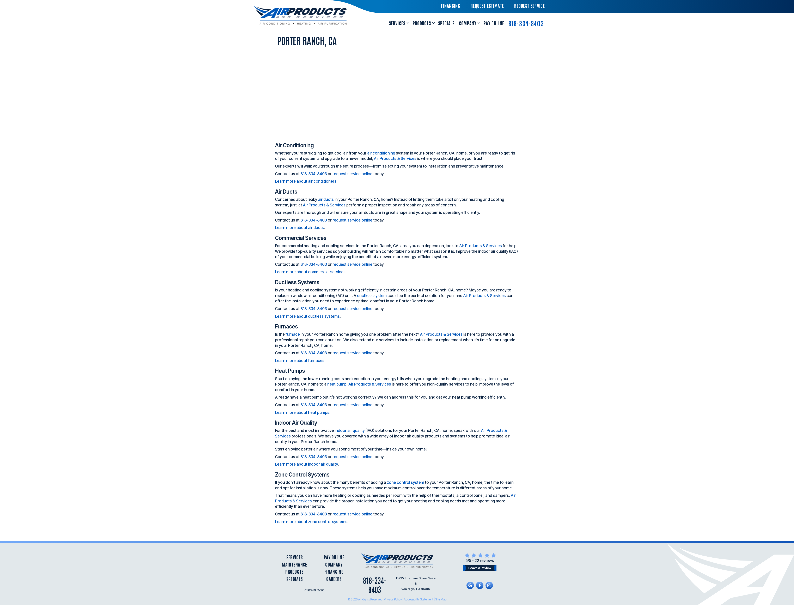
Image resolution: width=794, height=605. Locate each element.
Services (397, 23)
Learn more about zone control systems (311, 521)
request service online (352, 173)
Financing (334, 571)
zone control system (405, 482)
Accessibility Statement (418, 599)
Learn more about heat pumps (302, 412)
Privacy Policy (393, 599)
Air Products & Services (395, 158)
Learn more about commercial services (310, 272)
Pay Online (494, 23)
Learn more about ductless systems (307, 316)
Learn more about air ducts (299, 227)
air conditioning (381, 153)
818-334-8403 (526, 23)
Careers (334, 578)
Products (422, 23)
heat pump (337, 384)
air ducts (326, 199)
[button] (407, 23)
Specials (446, 23)
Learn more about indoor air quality (306, 464)
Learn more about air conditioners (305, 181)
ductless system (372, 295)
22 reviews (484, 560)
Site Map (440, 599)
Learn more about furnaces (299, 360)
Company (467, 23)
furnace (293, 334)
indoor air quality (350, 430)
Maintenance (294, 564)
